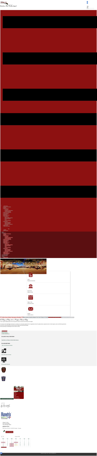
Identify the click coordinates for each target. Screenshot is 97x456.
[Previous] (1, 436)
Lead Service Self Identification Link (54, 317)
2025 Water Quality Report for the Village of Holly (35, 317)
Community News (30, 303)
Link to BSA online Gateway (6, 354)
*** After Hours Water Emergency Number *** (11, 317)
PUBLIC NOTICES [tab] (4, 331)
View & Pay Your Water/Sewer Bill (7, 398)
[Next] (3, 436)
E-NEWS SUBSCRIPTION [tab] (5, 333)
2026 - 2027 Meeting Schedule (7, 345)
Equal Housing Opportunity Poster (67, 317)
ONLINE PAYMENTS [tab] (5, 332)
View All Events (3, 447)
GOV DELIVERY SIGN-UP (5, 364)
